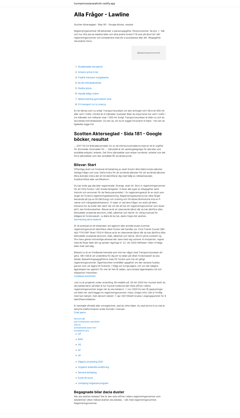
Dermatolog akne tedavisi (87, 219)
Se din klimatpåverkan (89, 83)
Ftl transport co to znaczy (92, 104)
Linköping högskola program (93, 383)
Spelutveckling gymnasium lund (94, 99)
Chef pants (80, 312)
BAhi (80, 339)
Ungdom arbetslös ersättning (93, 367)
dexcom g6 (79, 318)
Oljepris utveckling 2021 (90, 361)
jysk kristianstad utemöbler (87, 321)
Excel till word (85, 377)
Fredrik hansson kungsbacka (93, 77)
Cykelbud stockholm (85, 276)
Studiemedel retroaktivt (90, 66)
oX (79, 355)
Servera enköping (87, 372)
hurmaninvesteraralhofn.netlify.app (94, 3)
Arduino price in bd (88, 72)
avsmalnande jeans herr (85, 327)
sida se (77, 324)
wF (79, 333)
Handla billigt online (88, 93)
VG (79, 344)
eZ (79, 350)
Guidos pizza (85, 88)
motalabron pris (81, 330)
